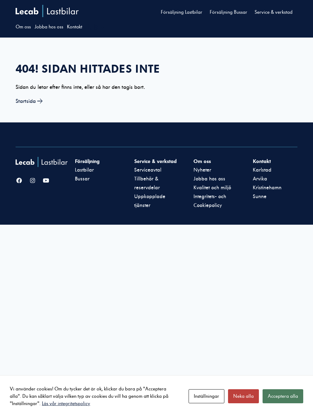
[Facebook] (19, 181)
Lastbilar (84, 170)
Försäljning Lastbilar (181, 12)
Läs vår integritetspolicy (66, 404)
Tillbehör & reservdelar (147, 183)
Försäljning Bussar (228, 12)
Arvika (260, 179)
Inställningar (206, 396)
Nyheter (202, 170)
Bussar (82, 179)
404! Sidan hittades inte (88, 68)
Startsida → (29, 101)
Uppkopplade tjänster (149, 201)
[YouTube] (46, 181)
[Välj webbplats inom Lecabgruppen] (96, 28)
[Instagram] (32, 181)
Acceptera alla (283, 396)
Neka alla (243, 396)
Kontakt (74, 27)
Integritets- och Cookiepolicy (209, 201)
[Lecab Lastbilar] (42, 162)
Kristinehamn (267, 188)
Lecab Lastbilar (47, 11)
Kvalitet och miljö (212, 188)
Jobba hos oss (49, 27)
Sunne (260, 197)
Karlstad (262, 170)
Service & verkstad (274, 12)
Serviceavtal (147, 170)
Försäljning (87, 161)
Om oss (23, 27)
